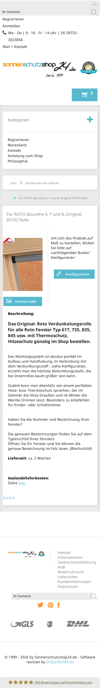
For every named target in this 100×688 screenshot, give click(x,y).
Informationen (70, 557)
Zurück (9, 497)
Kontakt (14, 150)
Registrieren (13, 19)
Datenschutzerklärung (77, 562)
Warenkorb (17, 145)
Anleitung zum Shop (25, 155)
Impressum (67, 586)
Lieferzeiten (68, 576)
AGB (61, 567)
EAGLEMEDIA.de (60, 661)
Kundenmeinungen (74, 581)
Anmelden (11, 25)
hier (21, 482)
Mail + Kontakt (15, 46)
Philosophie (18, 161)
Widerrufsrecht (71, 571)
